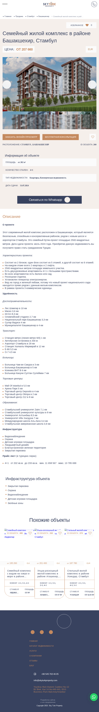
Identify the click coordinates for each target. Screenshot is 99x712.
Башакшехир (43, 16)
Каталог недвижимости (41, 646)
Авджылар (15, 593)
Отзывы (33, 661)
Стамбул (30, 16)
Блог (31, 666)
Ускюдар (74, 595)
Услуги (32, 651)
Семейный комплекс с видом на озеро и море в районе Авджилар (19, 573)
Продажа (19, 16)
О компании (35, 656)
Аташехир (45, 595)
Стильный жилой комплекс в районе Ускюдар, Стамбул (78, 573)
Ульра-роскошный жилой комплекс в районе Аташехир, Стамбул (48, 573)
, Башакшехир (40, 144)
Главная (8, 16)
